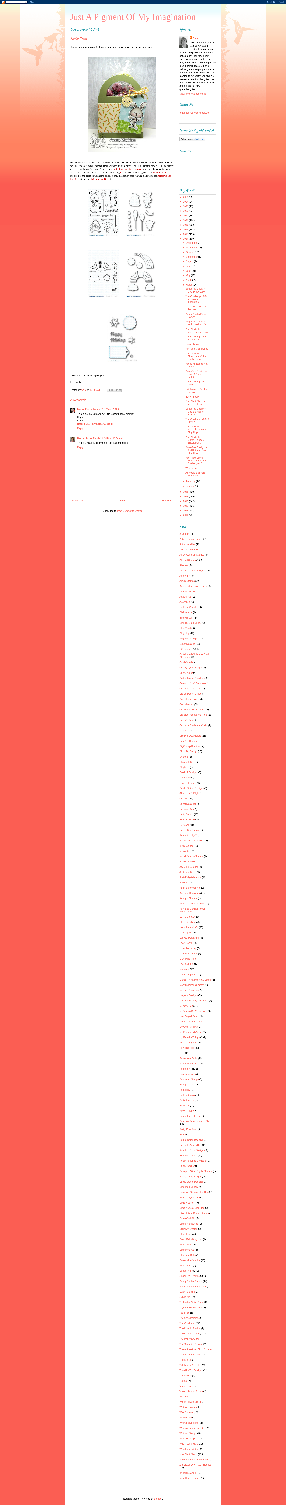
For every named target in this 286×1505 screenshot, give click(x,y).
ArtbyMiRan (185, 596)
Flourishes (185, 777)
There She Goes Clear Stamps (195, 1349)
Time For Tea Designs (191, 1370)
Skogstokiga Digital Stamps (194, 1213)
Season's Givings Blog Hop (194, 1192)
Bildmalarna (185, 612)
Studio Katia (185, 1265)
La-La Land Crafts (188, 927)
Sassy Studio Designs (191, 1181)
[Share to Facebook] (117, 390)
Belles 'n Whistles (188, 607)
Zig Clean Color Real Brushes (195, 1464)
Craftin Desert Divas (190, 694)
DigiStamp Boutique (190, 746)
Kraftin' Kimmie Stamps (191, 903)
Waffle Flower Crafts (190, 1402)
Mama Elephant (187, 974)
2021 (186, 215)
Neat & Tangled (187, 1042)
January (190, 486)
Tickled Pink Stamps (190, 1354)
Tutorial (183, 1381)
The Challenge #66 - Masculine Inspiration (196, 299)
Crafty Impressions (189, 699)
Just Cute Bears (187, 872)
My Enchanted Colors (190, 1032)
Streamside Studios (189, 1260)
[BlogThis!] (111, 390)
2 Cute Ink (184, 534)
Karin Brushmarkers (189, 887)
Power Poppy (186, 1110)
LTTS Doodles (187, 922)
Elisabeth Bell (186, 762)
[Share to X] (114, 390)
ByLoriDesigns (187, 644)
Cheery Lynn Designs (190, 667)
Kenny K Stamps (188, 898)
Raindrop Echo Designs (192, 1150)
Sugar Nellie (186, 1271)
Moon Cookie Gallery (190, 1021)
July (188, 266)
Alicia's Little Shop (189, 549)
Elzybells (184, 767)
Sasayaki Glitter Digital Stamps (195, 1171)
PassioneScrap (187, 1074)
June (189, 271)
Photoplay (184, 1090)
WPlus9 (183, 1396)
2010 (186, 515)
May (188, 275)
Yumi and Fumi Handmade (193, 1459)
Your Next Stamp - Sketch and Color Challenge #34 (195, 460)
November (192, 247)
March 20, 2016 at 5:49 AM (107, 409)
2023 (186, 206)
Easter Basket (192, 396)
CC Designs (185, 649)
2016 (186, 239)
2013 (186, 501)
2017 (186, 234)
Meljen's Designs (188, 995)
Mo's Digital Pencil (189, 1016)
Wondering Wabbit (189, 1449)
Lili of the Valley (187, 948)
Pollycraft (184, 1105)
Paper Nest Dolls (188, 1058)
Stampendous (186, 1250)
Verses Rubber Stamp (191, 1391)
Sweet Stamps (187, 1292)
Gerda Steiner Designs (191, 788)
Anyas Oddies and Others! (193, 586)
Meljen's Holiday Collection (193, 1000)
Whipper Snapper (188, 1438)
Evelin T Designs (188, 772)
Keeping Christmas (189, 893)
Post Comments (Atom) (129, 511)
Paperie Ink (185, 1069)
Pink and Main (187, 1095)
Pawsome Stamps (189, 1079)
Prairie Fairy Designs (190, 1116)
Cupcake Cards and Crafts (193, 725)
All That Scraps (187, 560)
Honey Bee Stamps (189, 830)
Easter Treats (192, 344)
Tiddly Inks (185, 1360)
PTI (181, 1053)
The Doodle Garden (189, 1328)
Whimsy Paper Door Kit (191, 1428)
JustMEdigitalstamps (190, 877)
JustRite (183, 882)
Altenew (183, 565)
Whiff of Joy (185, 1417)
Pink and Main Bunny (196, 348)
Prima (182, 1134)
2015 (186, 492)
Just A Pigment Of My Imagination (133, 17)
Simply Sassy (186, 1202)
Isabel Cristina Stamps (191, 856)
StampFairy (185, 1234)
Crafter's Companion (190, 688)
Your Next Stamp (188, 1454)
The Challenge (187, 1323)
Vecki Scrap (185, 1386)
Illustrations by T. (188, 835)
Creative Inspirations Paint (193, 715)
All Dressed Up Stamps (191, 554)
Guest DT (184, 798)
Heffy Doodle (186, 814)
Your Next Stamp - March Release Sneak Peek (195, 440)
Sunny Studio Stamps (190, 1281)
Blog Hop (184, 633)
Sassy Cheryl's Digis (190, 1176)
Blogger (158, 1499)
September (192, 257)
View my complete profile (192, 93)
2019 (186, 225)
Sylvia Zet (184, 1297)
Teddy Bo (184, 1313)
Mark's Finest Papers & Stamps (196, 980)
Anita (196, 38)
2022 (186, 211)
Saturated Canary (188, 1187)
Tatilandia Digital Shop (191, 1302)
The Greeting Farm (189, 1333)
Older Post (166, 500)
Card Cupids (186, 662)
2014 (186, 496)
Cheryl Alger (186, 673)
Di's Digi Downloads (190, 736)
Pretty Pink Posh (188, 1129)
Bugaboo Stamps (188, 638)
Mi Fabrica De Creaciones (193, 1011)
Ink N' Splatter (186, 846)
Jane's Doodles (187, 861)
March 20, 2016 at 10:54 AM (108, 438)
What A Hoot (192, 468)
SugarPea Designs (189, 1276)
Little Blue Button (188, 953)
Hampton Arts (186, 809)
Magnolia (184, 969)
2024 (186, 201)
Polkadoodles (186, 1100)
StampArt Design (188, 1229)
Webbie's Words (188, 1407)
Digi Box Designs (188, 741)
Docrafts (183, 757)
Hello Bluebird (187, 819)
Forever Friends (187, 783)
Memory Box (186, 1006)
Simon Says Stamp (189, 1197)
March (189, 284)
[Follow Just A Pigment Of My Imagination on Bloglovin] (192, 140)
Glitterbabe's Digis (189, 793)
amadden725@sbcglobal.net (194, 113)
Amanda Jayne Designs (192, 570)
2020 (186, 220)
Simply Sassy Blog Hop (192, 1208)
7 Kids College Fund (190, 539)
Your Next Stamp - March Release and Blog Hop (196, 429)
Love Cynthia (186, 964)
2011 (186, 510)
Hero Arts (184, 825)
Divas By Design (188, 751)
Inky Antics (185, 851)
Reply (80, 428)
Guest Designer (187, 804)
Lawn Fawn (185, 943)
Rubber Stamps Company (193, 1160)
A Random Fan (187, 544)
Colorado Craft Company (192, 683)
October (190, 252)
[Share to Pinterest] (120, 390)
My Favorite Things (189, 1037)
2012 (186, 506)
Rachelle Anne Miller (190, 1145)
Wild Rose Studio (188, 1443)
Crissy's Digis (186, 720)
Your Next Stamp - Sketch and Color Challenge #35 (195, 356)
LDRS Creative (187, 917)
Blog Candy (185, 628)
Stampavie (185, 1244)
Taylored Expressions (190, 1307)
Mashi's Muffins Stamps (191, 985)
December (192, 243)
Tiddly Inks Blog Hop (190, 1365)
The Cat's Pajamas (189, 1318)
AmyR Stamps (187, 581)
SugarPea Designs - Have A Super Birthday (196, 374)
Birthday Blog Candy (190, 623)
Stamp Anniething (188, 1223)
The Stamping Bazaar (191, 1344)
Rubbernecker (187, 1166)
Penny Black (186, 1084)
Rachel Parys (84, 438)
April (188, 280)
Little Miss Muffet (188, 959)
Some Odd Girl (187, 1218)
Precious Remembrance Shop (195, 1121)
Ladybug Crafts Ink (189, 938)
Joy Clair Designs (188, 867)
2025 (186, 197)
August (190, 261)
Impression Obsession (191, 840)
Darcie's (183, 730)
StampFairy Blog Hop (190, 1239)
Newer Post (78, 500)
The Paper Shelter (189, 1339)
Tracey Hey (185, 1375)
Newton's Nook (187, 1048)
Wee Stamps (186, 1412)
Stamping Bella (187, 1255)
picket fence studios (189, 1478)
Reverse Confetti (188, 1155)
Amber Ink (184, 575)
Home (123, 500)
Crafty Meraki (186, 704)
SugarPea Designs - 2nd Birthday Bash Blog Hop (196, 450)
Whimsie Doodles (188, 1423)
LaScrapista (185, 932)
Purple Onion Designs (191, 1140)
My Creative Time (188, 1027)
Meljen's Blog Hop (189, 990)
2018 (186, 229)
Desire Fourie (84, 409)
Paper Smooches (188, 1063)
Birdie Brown (186, 617)
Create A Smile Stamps (191, 709)
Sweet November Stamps (192, 1286)
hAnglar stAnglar (188, 1473)
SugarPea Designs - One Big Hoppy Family (196, 411)
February (191, 481)
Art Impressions (187, 591)
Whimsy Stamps (188, 1433)
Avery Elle (184, 602)
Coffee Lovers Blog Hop (192, 678)
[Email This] (108, 390)
